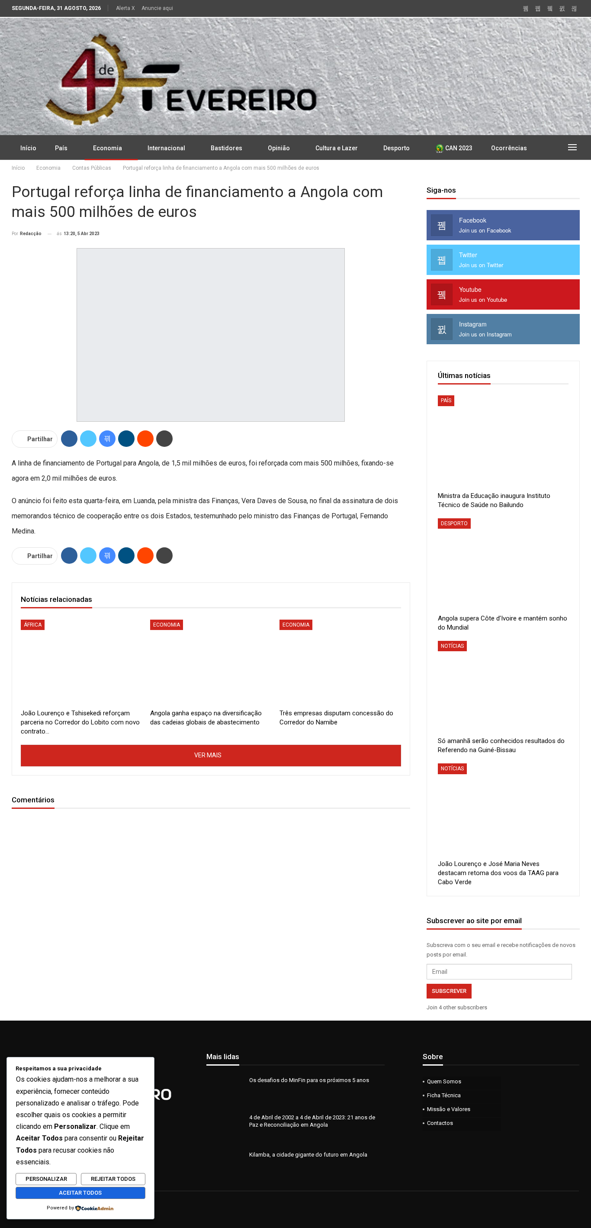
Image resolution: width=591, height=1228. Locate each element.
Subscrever (449, 991)
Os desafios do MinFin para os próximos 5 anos (309, 1080)
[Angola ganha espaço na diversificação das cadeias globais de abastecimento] (211, 662)
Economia (107, 148)
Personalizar (46, 1179)
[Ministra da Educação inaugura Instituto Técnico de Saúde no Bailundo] (503, 441)
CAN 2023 (458, 148)
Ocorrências (509, 148)
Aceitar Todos (80, 1192)
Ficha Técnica (444, 1095)
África (33, 625)
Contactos (440, 1123)
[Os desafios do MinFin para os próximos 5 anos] (225, 1090)
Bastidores (226, 148)
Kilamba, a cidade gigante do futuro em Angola (308, 1154)
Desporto (396, 148)
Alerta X (125, 8)
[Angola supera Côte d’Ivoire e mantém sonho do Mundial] (503, 564)
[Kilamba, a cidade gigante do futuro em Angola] (225, 1165)
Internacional (166, 148)
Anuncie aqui (157, 8)
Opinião (279, 148)
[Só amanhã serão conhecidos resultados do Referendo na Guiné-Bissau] (503, 686)
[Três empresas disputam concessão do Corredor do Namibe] (340, 662)
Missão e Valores (448, 1109)
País (61, 148)
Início (28, 148)
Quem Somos (444, 1081)
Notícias (452, 646)
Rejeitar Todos (113, 1179)
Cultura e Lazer (336, 148)
